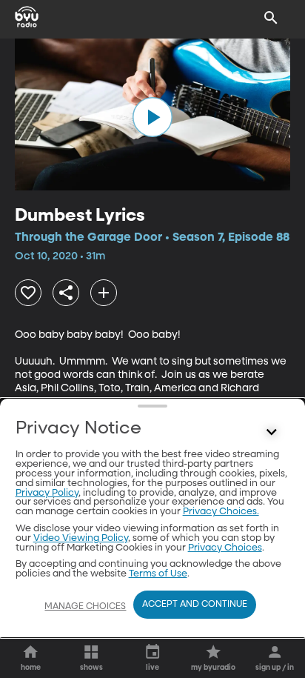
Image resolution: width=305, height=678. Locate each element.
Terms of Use (158, 574)
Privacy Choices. (221, 511)
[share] (66, 292)
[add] (103, 292)
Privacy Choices (225, 548)
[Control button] (270, 432)
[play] (152, 117)
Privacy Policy (47, 493)
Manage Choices (85, 606)
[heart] (28, 292)
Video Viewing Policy (80, 538)
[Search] (271, 18)
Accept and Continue (194, 604)
